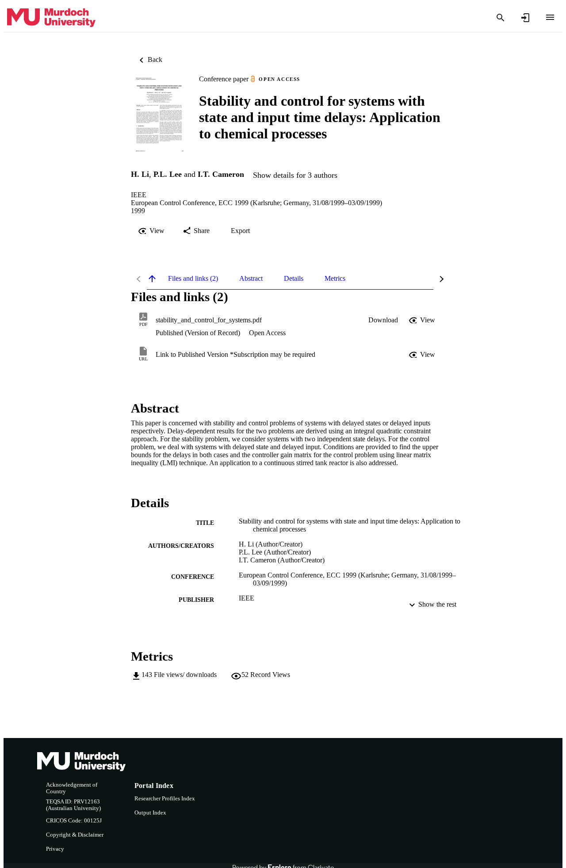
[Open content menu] (550, 17)
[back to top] (152, 278)
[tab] (193, 278)
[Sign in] (525, 18)
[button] (383, 320)
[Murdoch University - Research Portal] (51, 18)
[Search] (500, 18)
